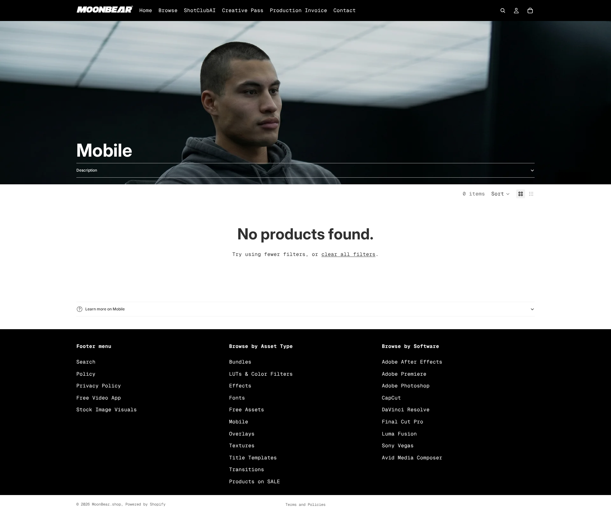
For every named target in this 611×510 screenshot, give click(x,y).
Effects (240, 385)
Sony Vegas (398, 445)
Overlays (242, 433)
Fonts (237, 397)
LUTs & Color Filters (261, 373)
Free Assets (246, 409)
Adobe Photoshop (406, 385)
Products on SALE (254, 481)
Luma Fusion (399, 433)
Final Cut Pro (402, 421)
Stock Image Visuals (106, 409)
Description (86, 170)
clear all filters (348, 254)
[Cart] (530, 11)
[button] (500, 194)
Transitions (246, 469)
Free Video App (98, 397)
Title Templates (253, 457)
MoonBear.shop (106, 504)
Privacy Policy (98, 385)
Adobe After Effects (412, 361)
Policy (85, 373)
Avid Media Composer (412, 457)
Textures (242, 445)
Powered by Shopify (145, 504)
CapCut (391, 397)
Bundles (240, 361)
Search (85, 361)
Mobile (238, 421)
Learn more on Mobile (105, 309)
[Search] (503, 11)
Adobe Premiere (404, 373)
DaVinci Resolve (406, 409)
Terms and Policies (305, 504)
